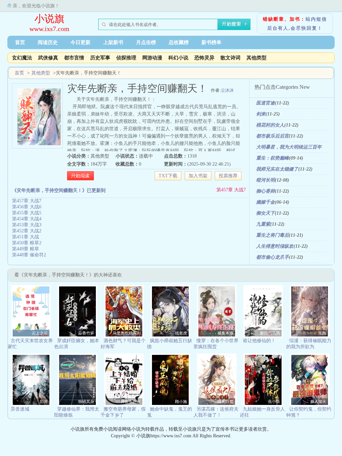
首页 (20, 42)
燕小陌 (274, 401)
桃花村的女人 (270, 125)
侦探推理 (126, 57)
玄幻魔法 (22, 57)
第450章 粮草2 (26, 242)
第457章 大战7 (231, 189)
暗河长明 (265, 180)
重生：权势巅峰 (272, 158)
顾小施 (181, 401)
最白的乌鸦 (270, 333)
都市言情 (74, 57)
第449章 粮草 (25, 248)
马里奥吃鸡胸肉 (127, 333)
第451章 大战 (25, 236)
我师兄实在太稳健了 (277, 169)
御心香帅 (265, 191)
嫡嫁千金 (265, 202)
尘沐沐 (227, 90)
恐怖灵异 (204, 57)
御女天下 (265, 213)
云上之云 (40, 333)
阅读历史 (48, 42)
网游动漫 (152, 57)
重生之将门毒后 (272, 235)
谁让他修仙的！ (259, 340)
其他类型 (256, 57)
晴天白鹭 (225, 401)
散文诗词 (230, 57)
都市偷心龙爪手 (272, 257)
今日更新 (80, 42)
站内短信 (316, 19)
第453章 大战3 (26, 224)
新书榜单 (211, 42)
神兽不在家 (131, 401)
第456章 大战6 (26, 206)
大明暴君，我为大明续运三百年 (289, 147)
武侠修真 (48, 57)
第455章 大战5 (26, 212)
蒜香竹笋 (86, 333)
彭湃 (44, 401)
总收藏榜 (179, 42)
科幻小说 (178, 57)
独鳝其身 (86, 401)
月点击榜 (146, 42)
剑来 (261, 114)
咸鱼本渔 (225, 333)
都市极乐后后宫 (272, 136)
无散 (322, 333)
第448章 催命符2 (29, 254)
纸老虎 (181, 333)
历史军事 (100, 57)
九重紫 (263, 224)
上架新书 (113, 42)
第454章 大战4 (26, 218)
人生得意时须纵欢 (275, 246)
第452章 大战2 (26, 230)
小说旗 (49, 18)
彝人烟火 (318, 401)
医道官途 (265, 102)
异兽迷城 (20, 409)
